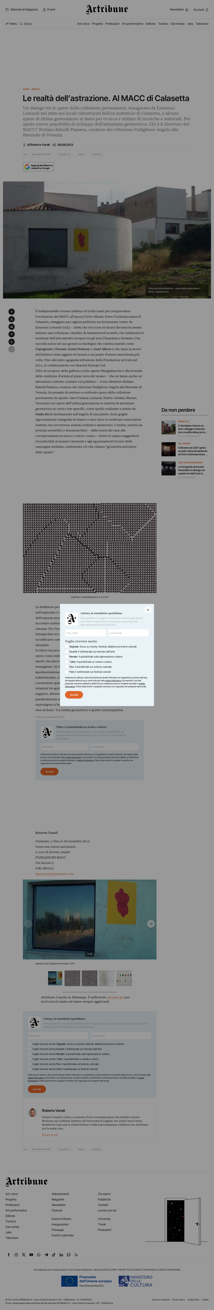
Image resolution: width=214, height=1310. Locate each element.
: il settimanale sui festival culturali (90, 671)
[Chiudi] (147, 609)
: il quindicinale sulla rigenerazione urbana (95, 656)
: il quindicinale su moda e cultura (90, 661)
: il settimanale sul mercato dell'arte (92, 651)
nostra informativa (113, 680)
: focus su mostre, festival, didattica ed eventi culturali (102, 646)
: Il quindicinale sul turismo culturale (90, 666)
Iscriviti (74, 694)
